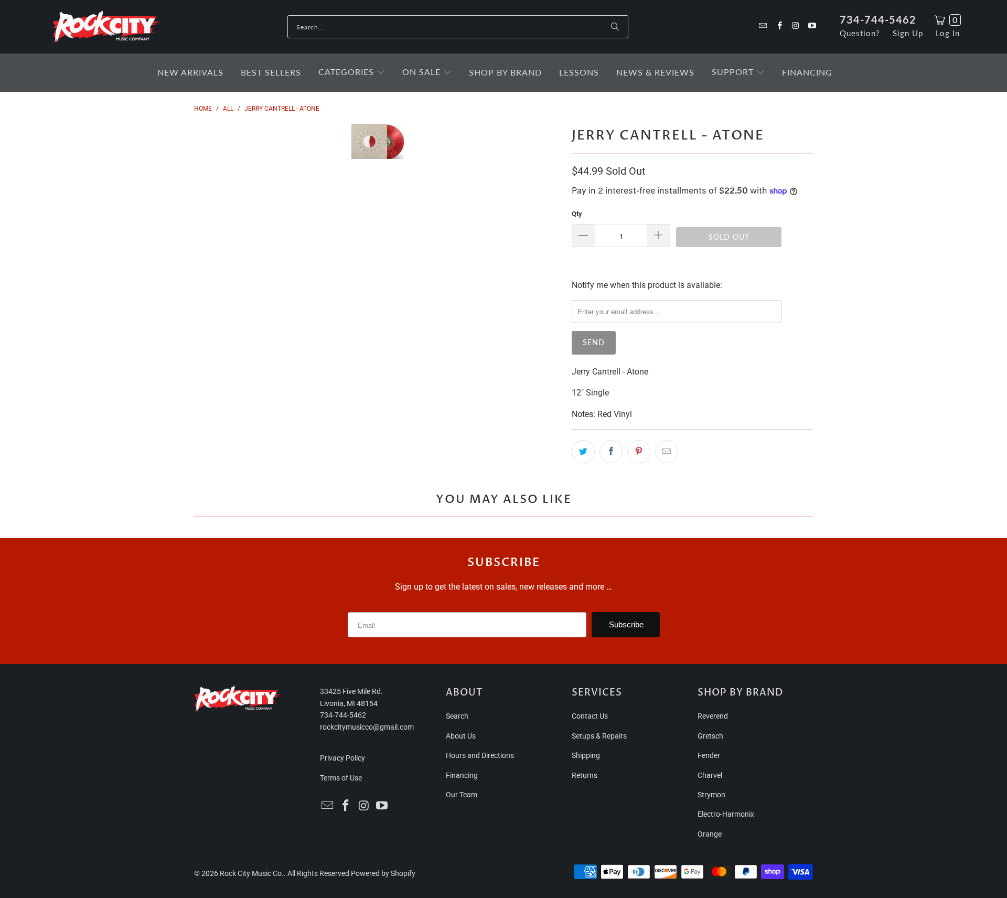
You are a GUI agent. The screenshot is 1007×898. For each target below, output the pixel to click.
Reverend (713, 716)
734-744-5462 (878, 19)
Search (457, 716)
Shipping (586, 755)
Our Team (461, 794)
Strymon (711, 794)
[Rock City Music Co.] (106, 27)
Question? (860, 33)
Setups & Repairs (599, 736)
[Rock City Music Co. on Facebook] (778, 26)
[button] (351, 73)
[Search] (615, 26)
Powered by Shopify (383, 873)
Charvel (710, 775)
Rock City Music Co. (252, 873)
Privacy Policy (342, 758)
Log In (948, 33)
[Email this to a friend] (666, 451)
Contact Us (590, 716)
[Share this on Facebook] (611, 451)
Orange (710, 834)
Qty (577, 214)
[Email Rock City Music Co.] (762, 26)
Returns (584, 775)
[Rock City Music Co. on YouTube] (811, 26)
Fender (709, 755)
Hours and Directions (480, 755)
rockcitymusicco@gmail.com (367, 727)
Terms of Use (341, 778)
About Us (461, 736)
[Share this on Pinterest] (638, 451)
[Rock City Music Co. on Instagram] (795, 26)
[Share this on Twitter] (583, 451)
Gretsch (710, 736)
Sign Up (908, 33)
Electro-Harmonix (726, 814)
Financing (462, 775)
